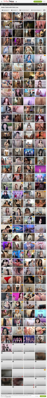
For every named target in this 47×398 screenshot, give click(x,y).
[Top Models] (16, 1)
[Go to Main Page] (9, 1)
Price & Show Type (24, 10)
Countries (14, 10)
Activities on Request (36, 10)
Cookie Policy (8, 396)
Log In (44, 1)
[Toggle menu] (1, 1)
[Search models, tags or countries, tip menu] (45, 4)
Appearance (6, 10)
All (44, 10)
